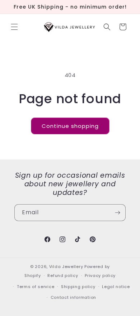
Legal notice (116, 286)
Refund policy (62, 275)
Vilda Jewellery (66, 266)
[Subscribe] (117, 212)
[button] (14, 27)
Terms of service (35, 286)
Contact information (73, 297)
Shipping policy (78, 286)
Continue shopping (70, 126)
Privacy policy (100, 275)
